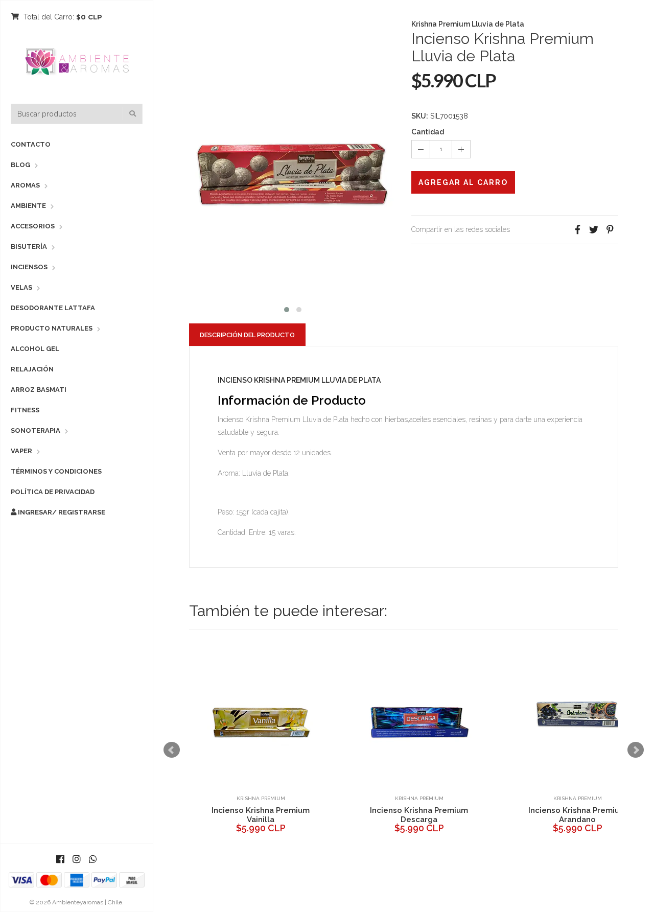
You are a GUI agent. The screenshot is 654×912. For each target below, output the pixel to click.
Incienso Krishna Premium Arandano (268, 815)
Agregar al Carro (463, 182)
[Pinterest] (610, 230)
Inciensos (29, 267)
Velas (21, 287)
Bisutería (29, 246)
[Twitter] (594, 230)
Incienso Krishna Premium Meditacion (427, 815)
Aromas (25, 185)
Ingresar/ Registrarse (60, 512)
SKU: (419, 116)
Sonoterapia (35, 430)
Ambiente (28, 205)
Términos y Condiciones (56, 471)
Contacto (31, 144)
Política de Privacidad (53, 492)
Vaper (21, 451)
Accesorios (33, 226)
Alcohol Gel (35, 349)
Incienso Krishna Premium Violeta (585, 815)
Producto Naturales (51, 328)
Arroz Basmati (38, 389)
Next (635, 750)
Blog (20, 165)
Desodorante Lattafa (53, 308)
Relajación (32, 369)
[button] (287, 308)
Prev (172, 750)
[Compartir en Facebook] (577, 230)
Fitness (25, 410)
